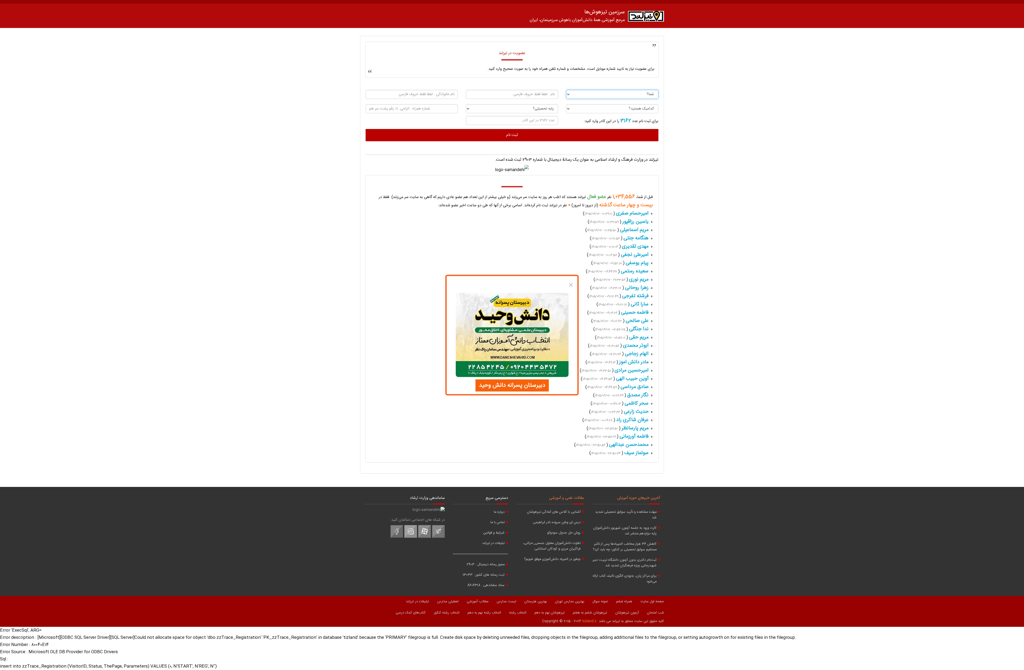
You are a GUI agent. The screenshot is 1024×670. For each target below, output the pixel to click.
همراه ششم (624, 601)
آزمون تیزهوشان (627, 613)
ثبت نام (512, 135)
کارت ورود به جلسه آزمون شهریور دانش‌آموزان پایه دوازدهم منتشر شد (625, 530)
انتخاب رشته (517, 613)
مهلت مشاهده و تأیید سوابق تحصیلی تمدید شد (626, 514)
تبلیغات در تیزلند (493, 543)
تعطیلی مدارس (448, 601)
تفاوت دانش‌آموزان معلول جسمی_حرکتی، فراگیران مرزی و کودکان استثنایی (552, 546)
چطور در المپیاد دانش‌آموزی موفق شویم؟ (552, 559)
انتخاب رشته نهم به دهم (484, 613)
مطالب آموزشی (478, 601)
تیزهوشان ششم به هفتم (590, 613)
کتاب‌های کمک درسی (411, 613)
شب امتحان (655, 613)
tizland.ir (589, 621)
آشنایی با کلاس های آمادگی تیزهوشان (554, 512)
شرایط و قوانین (494, 533)
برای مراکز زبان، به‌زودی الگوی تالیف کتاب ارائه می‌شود (625, 578)
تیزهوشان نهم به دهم (549, 613)
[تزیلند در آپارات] (424, 537)
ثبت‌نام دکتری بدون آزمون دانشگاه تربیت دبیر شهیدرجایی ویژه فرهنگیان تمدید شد (625, 562)
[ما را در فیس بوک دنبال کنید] (396, 537)
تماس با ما (497, 522)
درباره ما (499, 512)
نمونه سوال (600, 601)
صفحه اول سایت (652, 601)
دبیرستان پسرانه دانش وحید (512, 385)
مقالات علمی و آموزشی (566, 498)
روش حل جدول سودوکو (564, 533)
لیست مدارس (506, 601)
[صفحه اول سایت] (646, 17)
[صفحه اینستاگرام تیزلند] (410, 537)
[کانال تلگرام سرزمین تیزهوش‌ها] (438, 537)
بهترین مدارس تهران (569, 601)
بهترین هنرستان (535, 601)
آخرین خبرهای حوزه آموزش (638, 498)
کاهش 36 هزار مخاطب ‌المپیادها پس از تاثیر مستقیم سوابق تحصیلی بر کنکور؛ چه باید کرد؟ (625, 546)
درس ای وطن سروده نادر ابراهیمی (557, 522)
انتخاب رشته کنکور (446, 613)
